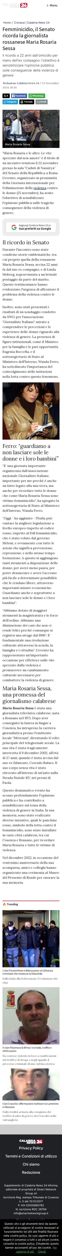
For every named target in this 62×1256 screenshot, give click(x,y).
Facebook (20, 96)
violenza (39, 188)
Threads (28, 101)
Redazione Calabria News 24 (21, 83)
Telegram (11, 101)
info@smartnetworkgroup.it (31, 1213)
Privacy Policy (31, 1148)
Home (7, 22)
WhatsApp (38, 96)
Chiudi (42, 1251)
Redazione (31, 1172)
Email (43, 101)
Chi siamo (31, 1164)
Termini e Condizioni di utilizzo (31, 1156)
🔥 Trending (10, 904)
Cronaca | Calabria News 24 (31, 22)
